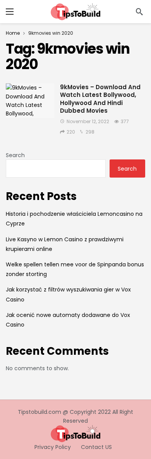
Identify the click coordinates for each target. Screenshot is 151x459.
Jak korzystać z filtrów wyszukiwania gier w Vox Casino (68, 294)
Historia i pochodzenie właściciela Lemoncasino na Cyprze (74, 218)
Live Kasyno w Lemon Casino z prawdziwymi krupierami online (65, 244)
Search (15, 155)
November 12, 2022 (88, 121)
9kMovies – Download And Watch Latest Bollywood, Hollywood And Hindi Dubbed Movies (100, 99)
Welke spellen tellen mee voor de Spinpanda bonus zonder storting (75, 269)
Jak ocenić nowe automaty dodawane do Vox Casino (68, 320)
